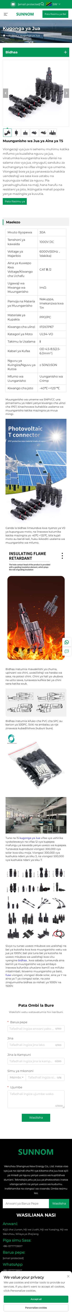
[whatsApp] (66, 642)
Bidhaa (12, 35)
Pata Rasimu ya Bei (55, 14)
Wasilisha (36, 1117)
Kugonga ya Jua (30, 35)
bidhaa (23, 960)
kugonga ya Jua (30, 838)
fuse (9, 975)
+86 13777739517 (12, 1270)
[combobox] (16, 1077)
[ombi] (66, 651)
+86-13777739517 (13, 1246)
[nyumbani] (25, 14)
